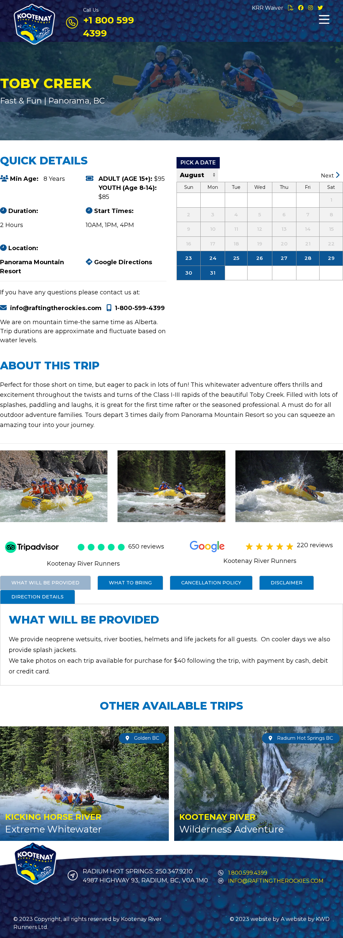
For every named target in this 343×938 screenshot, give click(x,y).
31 (212, 273)
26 (259, 258)
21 (308, 243)
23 (188, 258)
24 (212, 258)
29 (331, 258)
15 (331, 229)
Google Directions (122, 262)
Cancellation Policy (211, 583)
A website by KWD (305, 919)
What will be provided (45, 583)
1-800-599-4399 (140, 308)
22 (331, 243)
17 (212, 243)
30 (188, 273)
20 (284, 243)
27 (284, 258)
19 (259, 243)
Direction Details (37, 597)
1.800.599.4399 (247, 873)
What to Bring (130, 583)
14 (308, 229)
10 (213, 229)
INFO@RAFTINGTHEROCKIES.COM (276, 881)
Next (328, 175)
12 (259, 229)
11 (236, 229)
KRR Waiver (268, 8)
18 (236, 243)
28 (307, 258)
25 (236, 258)
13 (284, 229)
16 (188, 243)
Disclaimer (286, 583)
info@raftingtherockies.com (55, 308)
